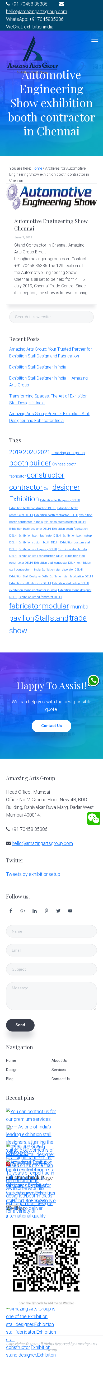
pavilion (21, 618)
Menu (94, 40)
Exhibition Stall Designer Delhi (29, 576)
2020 (30, 452)
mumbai (80, 607)
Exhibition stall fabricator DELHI (30, 583)
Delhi (47, 488)
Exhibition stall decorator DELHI (62, 569)
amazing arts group (68, 453)
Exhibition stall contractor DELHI (55, 562)
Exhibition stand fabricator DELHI (40, 597)
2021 (44, 452)
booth (18, 463)
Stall (42, 618)
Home (11, 1060)
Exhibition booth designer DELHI (30, 529)
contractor (26, 487)
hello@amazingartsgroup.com (36, 11)
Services (59, 1070)
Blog (9, 1079)
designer (66, 487)
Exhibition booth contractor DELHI (56, 515)
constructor (45, 475)
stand (59, 618)
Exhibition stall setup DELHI (70, 583)
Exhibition (24, 499)
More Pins (21, 1164)
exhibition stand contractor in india (33, 590)
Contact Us (51, 725)
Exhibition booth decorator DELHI (65, 522)
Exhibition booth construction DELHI (32, 508)
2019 (15, 452)
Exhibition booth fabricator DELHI (40, 535)
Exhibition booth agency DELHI (60, 500)
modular (55, 606)
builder (40, 463)
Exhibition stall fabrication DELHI (71, 576)
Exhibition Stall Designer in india (37, 367)
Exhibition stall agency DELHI (37, 549)
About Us (59, 1060)
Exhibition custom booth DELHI (38, 542)
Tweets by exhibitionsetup (33, 874)
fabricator (25, 606)
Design (11, 1070)
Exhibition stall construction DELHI (41, 556)
